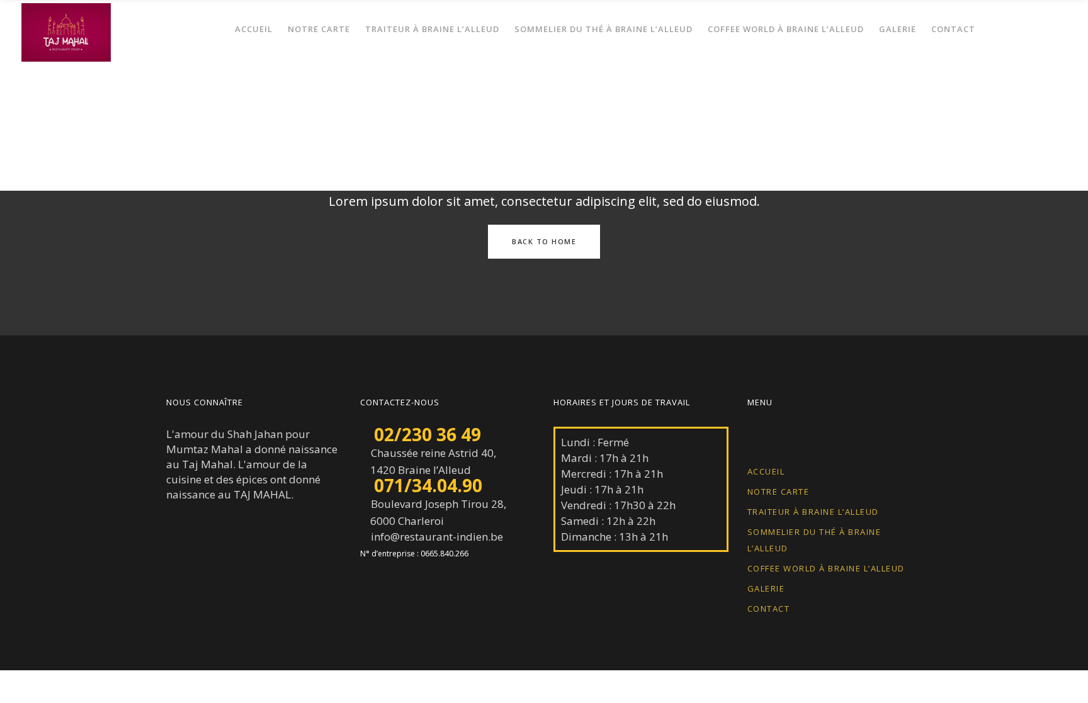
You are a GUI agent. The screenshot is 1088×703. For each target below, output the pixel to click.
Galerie (766, 588)
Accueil (766, 471)
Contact (768, 608)
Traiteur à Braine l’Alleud (813, 511)
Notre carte (778, 491)
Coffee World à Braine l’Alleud (826, 568)
